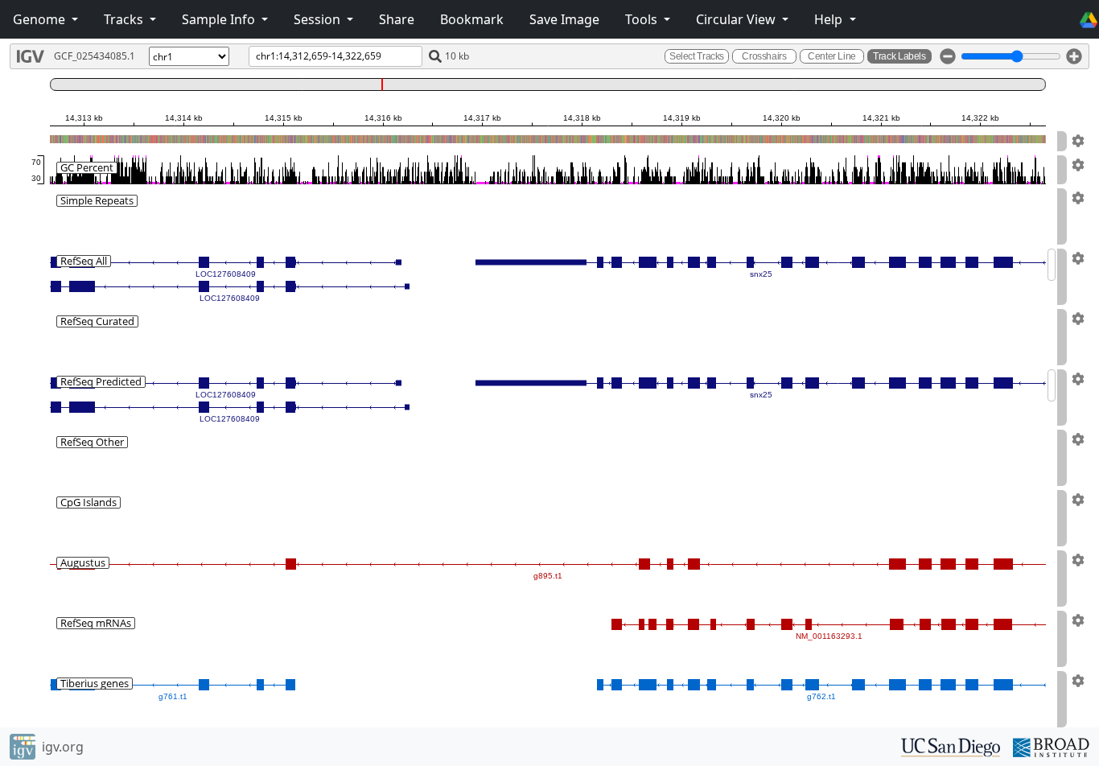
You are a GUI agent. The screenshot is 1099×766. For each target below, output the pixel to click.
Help (830, 19)
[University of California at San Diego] (950, 746)
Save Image (564, 19)
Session (319, 19)
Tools (643, 19)
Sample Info (220, 19)
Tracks (125, 19)
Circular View (737, 19)
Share (396, 19)
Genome (40, 19)
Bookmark (472, 19)
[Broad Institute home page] (1051, 746)
